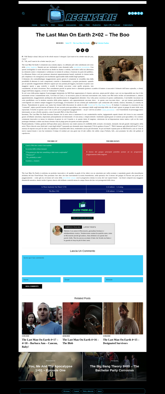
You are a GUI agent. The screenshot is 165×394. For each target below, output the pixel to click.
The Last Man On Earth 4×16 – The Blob (81, 341)
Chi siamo (66, 391)
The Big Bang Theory (103, 105)
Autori (100, 391)
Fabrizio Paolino (103, 43)
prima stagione (31, 67)
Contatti (76, 391)
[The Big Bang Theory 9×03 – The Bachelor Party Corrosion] (114, 366)
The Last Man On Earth (81, 43)
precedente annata (69, 178)
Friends (90, 105)
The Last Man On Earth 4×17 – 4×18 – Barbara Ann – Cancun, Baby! (40, 343)
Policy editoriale (88, 391)
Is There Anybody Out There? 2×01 (54, 187)
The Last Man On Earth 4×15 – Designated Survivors (121, 341)
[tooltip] (129, 13)
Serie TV (69, 43)
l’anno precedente (108, 110)
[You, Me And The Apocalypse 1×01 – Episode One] (50, 366)
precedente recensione (81, 67)
